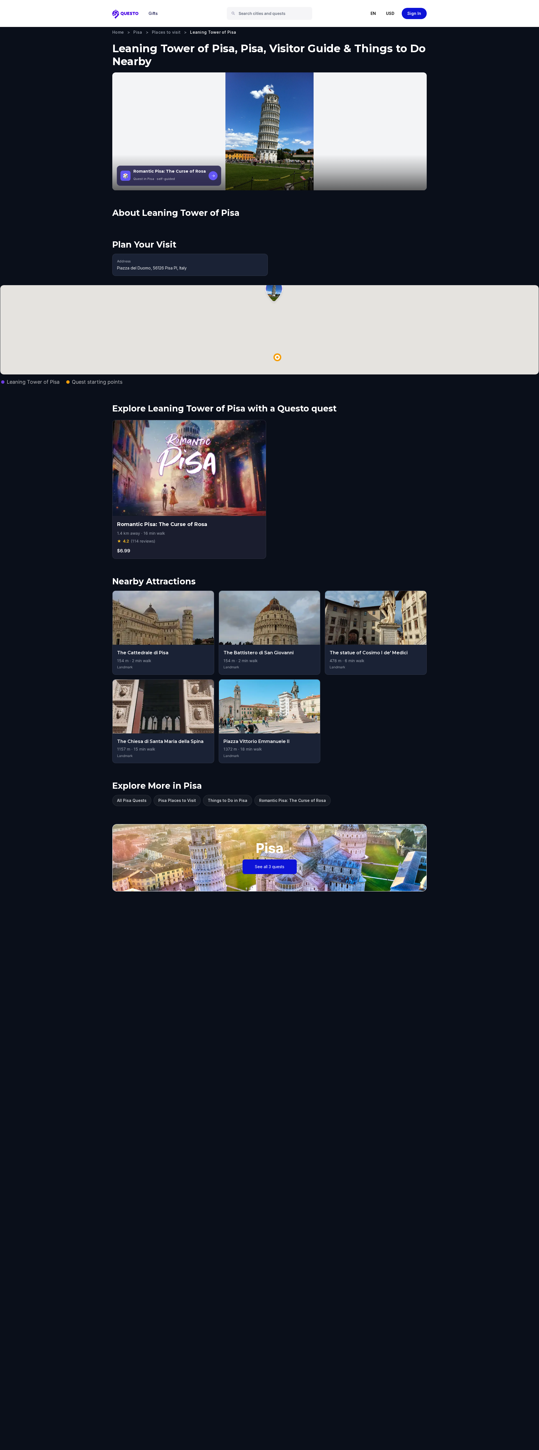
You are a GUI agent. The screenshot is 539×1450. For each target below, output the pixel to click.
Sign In (414, 13)
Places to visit (166, 32)
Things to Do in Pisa (227, 800)
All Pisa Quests (132, 800)
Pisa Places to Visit (177, 800)
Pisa (137, 32)
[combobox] (272, 13)
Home (118, 32)
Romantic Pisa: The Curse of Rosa (292, 800)
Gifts (153, 13)
